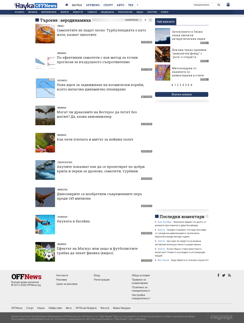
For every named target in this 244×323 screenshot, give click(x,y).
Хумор (164, 12)
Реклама (61, 279)
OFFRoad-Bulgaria (86, 308)
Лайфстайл (55, 308)
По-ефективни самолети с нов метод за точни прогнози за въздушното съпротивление (97, 59)
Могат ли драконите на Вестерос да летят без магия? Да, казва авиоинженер (97, 114)
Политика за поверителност (141, 289)
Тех (130, 5)
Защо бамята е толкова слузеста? (190, 260)
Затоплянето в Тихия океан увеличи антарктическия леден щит (188, 37)
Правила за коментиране (140, 281)
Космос (19, 12)
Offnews (93, 5)
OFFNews (17, 308)
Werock (104, 308)
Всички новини (182, 94)
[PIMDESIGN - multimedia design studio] (220, 318)
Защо (139, 12)
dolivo (161, 229)
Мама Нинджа (121, 308)
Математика (48, 12)
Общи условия (141, 275)
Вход (97, 275)
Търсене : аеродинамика (65, 20)
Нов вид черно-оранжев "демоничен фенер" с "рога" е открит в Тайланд (189, 55)
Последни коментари (182, 216)
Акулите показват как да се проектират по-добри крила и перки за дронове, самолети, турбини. (101, 168)
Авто (120, 5)
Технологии (125, 12)
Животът (78, 12)
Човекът (92, 12)
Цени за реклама (66, 284)
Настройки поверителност (141, 296)
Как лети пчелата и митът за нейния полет (95, 139)
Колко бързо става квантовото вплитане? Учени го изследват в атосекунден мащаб (180, 252)
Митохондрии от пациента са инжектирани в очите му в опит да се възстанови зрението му (188, 77)
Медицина (107, 12)
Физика (33, 12)
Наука (77, 5)
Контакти (62, 275)
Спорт (108, 5)
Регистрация (101, 279)
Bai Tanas (163, 260)
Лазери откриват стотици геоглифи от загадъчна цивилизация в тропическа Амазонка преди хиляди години (180, 233)
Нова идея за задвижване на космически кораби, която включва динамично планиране (100, 86)
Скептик (152, 12)
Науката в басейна (73, 221)
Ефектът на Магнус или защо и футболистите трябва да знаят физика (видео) (97, 250)
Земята (64, 12)
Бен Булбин (165, 222)
